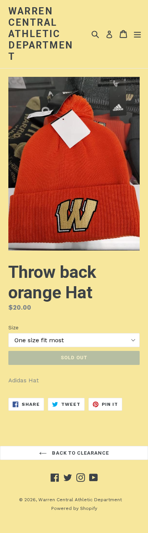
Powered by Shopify (74, 508)
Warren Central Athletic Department (40, 34)
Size (13, 327)
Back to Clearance (79, 453)
